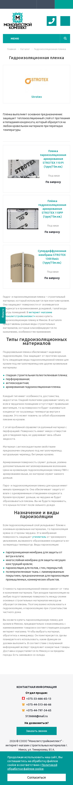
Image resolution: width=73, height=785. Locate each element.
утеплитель (39, 536)
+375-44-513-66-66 (38, 704)
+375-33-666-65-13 (38, 698)
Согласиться (36, 777)
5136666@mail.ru (36, 716)
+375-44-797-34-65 (38, 710)
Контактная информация (37, 687)
